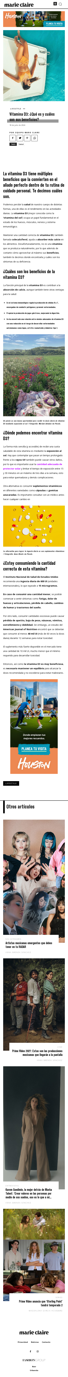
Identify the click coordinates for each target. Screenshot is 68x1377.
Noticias (35, 1342)
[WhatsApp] (34, 138)
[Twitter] (20, 138)
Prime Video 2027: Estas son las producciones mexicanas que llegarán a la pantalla (37, 1053)
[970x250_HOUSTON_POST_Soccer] (34, 26)
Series (59, 1297)
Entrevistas (12, 1186)
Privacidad (23, 1342)
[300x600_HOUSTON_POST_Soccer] (34, 776)
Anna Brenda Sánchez (18, 952)
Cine (60, 1047)
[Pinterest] (27, 138)
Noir (34, 1366)
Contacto (46, 1342)
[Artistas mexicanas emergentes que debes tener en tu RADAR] (34, 881)
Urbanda (34, 1370)
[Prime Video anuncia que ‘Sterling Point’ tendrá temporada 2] (34, 1255)
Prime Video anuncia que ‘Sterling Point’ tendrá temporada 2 (40, 1303)
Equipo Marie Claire (27, 132)
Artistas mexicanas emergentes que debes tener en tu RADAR (29, 945)
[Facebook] (12, 138)
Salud (21, 144)
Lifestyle (15, 109)
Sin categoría (13, 939)
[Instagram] (37, 1351)
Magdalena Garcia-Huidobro (45, 1310)
